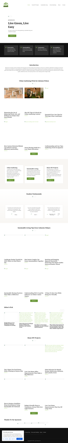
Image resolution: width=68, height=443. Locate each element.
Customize (6, 438)
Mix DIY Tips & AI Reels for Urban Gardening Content (33, 113)
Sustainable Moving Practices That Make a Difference (13, 293)
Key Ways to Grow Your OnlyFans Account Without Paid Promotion (41, 326)
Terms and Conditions (35, 432)
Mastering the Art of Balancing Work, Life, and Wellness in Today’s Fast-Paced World (12, 115)
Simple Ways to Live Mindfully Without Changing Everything (9, 324)
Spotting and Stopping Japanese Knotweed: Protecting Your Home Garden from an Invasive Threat (54, 262)
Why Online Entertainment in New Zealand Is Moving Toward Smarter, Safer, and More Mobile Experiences (57, 326)
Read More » (6, 118)
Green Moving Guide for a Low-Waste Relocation (32, 148)
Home (29, 4)
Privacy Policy (27, 432)
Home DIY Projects (35, 4)
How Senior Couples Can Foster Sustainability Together (34, 260)
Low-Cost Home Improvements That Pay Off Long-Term (53, 407)
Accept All (19, 438)
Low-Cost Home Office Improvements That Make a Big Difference (33, 373)
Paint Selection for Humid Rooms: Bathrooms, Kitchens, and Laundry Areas (26, 325)
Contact (63, 4)
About (59, 4)
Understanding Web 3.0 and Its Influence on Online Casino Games (34, 294)
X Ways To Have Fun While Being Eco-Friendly (53, 293)
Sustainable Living (44, 4)
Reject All (13, 438)
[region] (13, 436)
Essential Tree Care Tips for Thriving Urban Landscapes (53, 115)
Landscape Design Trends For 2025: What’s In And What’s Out (13, 261)
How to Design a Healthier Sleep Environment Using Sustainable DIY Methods (12, 405)
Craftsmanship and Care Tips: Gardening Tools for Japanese (54, 146)
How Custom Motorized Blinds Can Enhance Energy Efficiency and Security (13, 147)
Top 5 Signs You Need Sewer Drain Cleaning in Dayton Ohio (13, 370)
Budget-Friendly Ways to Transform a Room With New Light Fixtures (34, 407)
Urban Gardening (53, 4)
